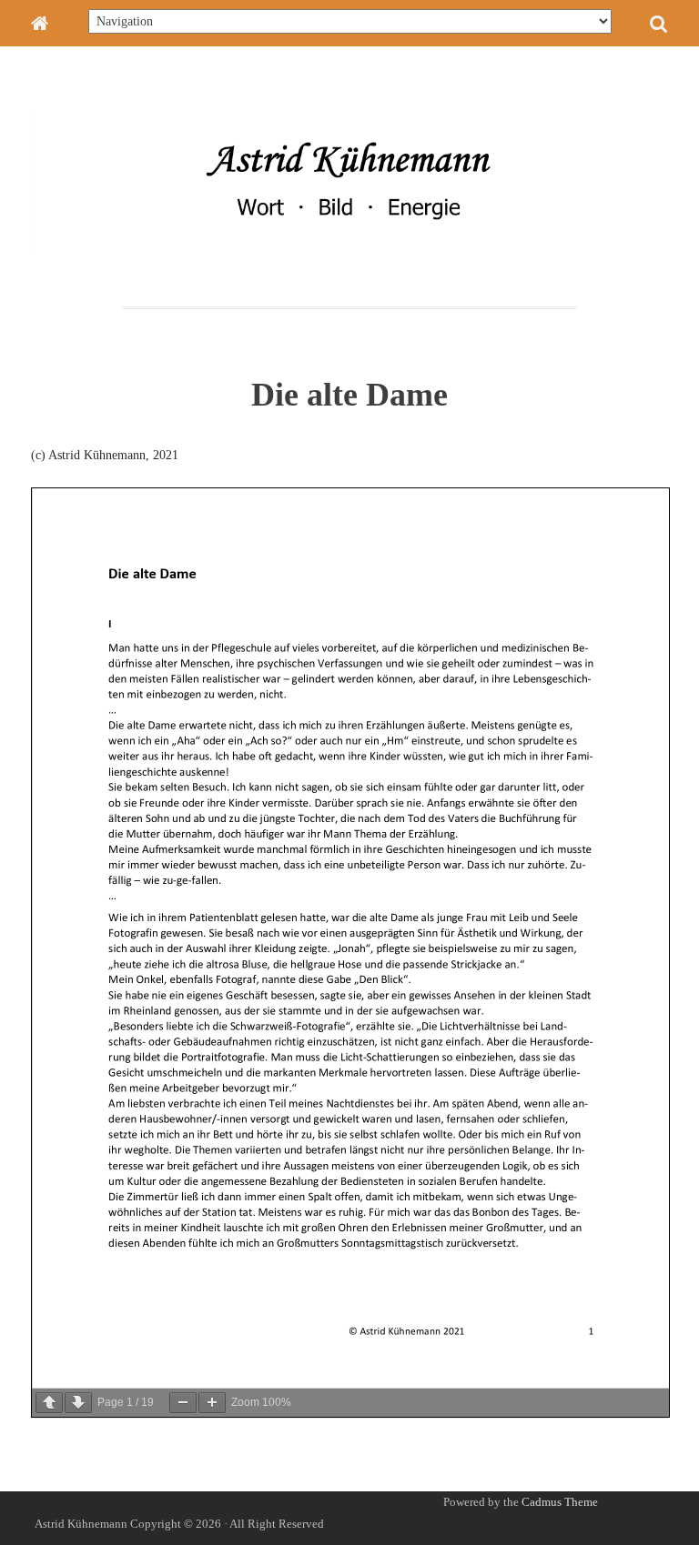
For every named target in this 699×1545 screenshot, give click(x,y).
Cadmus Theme (560, 1502)
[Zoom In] (212, 1402)
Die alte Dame (349, 394)
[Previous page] (49, 1402)
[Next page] (78, 1402)
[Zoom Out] (183, 1402)
